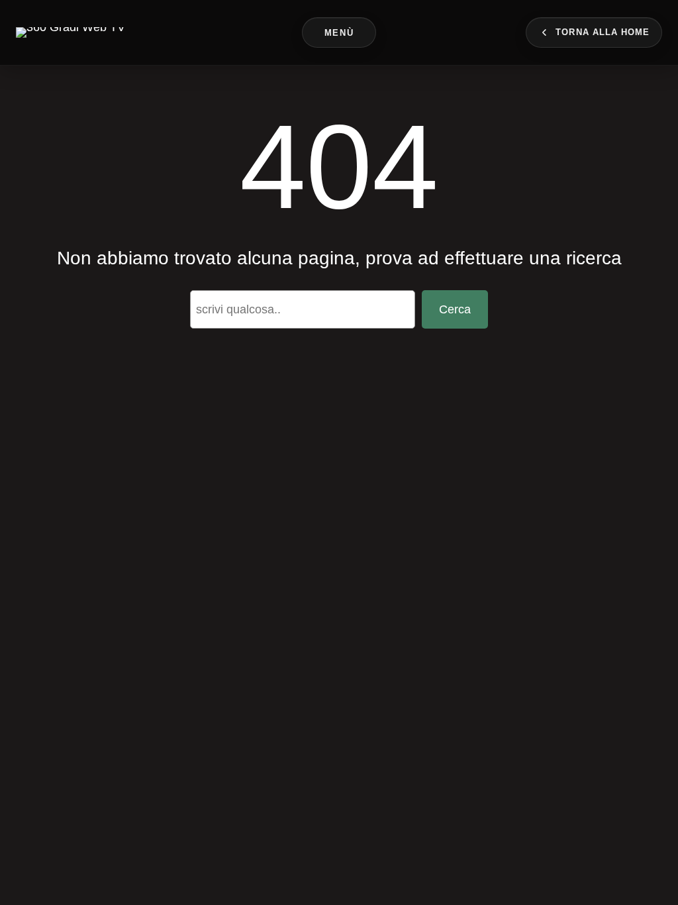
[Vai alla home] (70, 32)
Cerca (455, 309)
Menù (339, 33)
